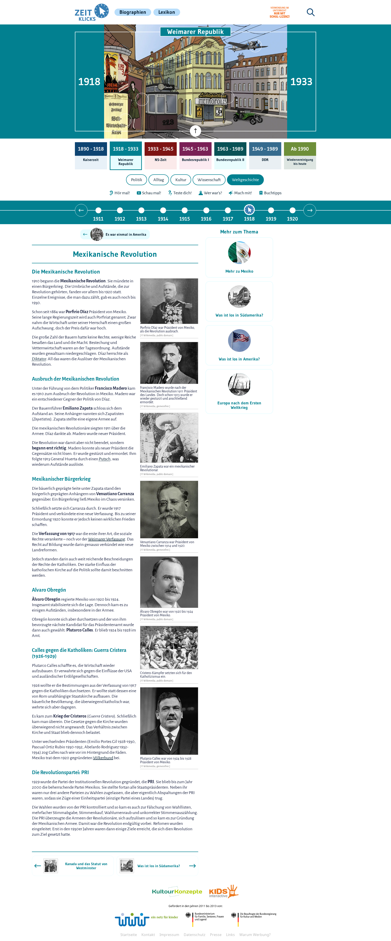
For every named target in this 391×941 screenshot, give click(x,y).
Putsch (104, 459)
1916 (206, 218)
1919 (271, 218)
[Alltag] (141, 99)
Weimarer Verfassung (106, 539)
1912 (120, 218)
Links (230, 934)
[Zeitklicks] (92, 12)
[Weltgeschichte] (125, 120)
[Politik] (125, 67)
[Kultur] (227, 97)
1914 (163, 218)
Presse (216, 934)
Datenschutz (194, 934)
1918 (249, 218)
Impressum (169, 934)
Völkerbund (103, 758)
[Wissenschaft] (255, 45)
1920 (292, 218)
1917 (228, 218)
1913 (141, 218)
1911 (98, 218)
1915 (184, 218)
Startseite (128, 934)
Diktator (39, 359)
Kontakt (148, 934)
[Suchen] (310, 12)
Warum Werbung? (255, 934)
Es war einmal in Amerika (126, 234)
